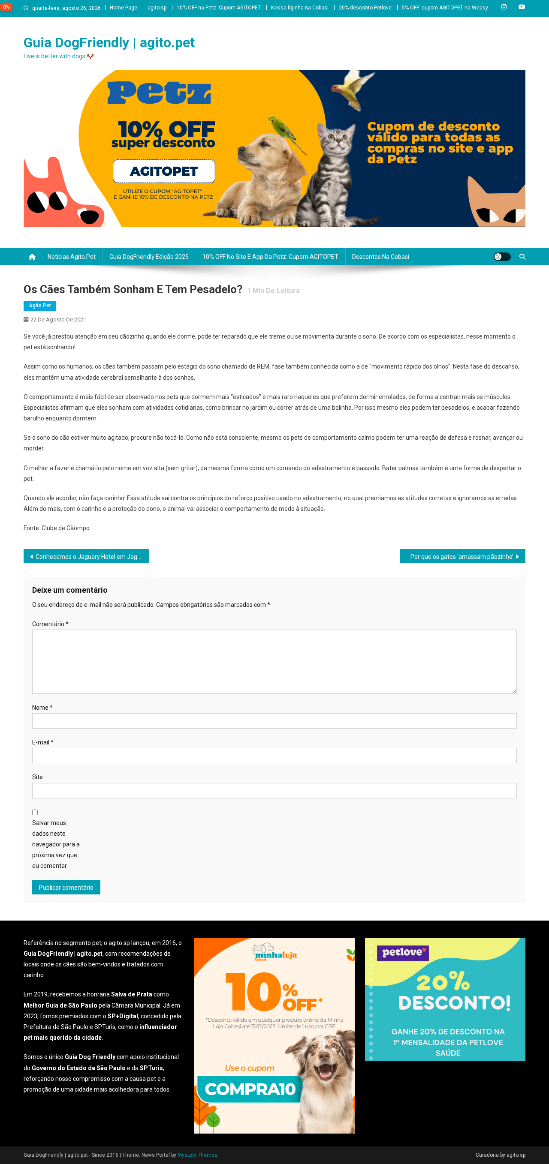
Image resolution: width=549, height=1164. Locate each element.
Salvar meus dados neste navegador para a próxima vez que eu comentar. (56, 844)
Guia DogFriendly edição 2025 (149, 256)
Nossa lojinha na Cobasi (300, 8)
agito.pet (40, 306)
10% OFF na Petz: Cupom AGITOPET (219, 8)
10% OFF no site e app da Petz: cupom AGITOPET (270, 256)
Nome (42, 707)
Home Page (123, 8)
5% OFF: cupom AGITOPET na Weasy (445, 8)
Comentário (50, 624)
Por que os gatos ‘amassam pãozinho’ (461, 556)
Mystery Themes (197, 1155)
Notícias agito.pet (72, 256)
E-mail (43, 742)
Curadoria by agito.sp (500, 1155)
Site (37, 777)
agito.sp (157, 8)
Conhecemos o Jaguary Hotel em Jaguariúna (92, 556)
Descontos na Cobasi (380, 256)
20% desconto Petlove (365, 8)
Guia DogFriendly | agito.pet (109, 42)
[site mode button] (502, 256)
